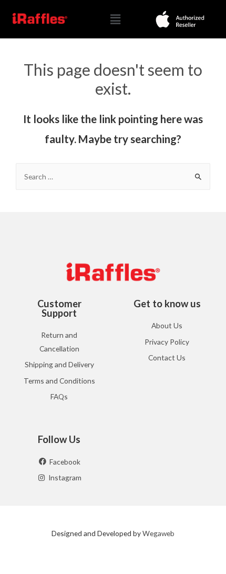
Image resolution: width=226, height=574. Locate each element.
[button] (115, 19)
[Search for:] (113, 176)
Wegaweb (158, 533)
